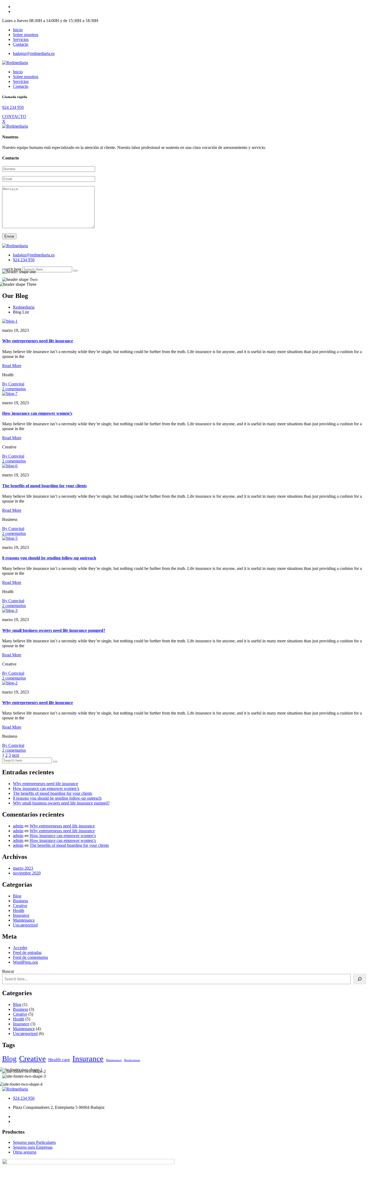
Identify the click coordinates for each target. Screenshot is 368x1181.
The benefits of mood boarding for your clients (44, 485)
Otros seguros (24, 1152)
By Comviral (13, 384)
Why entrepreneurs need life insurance (37, 341)
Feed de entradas (27, 952)
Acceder (20, 947)
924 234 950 (13, 107)
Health (18, 910)
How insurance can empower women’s (37, 413)
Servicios (21, 39)
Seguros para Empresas (33, 1147)
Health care (59, 1059)
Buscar (8, 971)
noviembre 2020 (27, 873)
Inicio (18, 29)
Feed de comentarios (30, 957)
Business (20, 900)
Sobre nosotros (25, 34)
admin (18, 826)
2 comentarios (14, 388)
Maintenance (24, 920)
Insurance (21, 915)
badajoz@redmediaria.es (34, 53)
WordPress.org (25, 962)
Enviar (9, 236)
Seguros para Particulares (34, 1142)
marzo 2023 (23, 868)
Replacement (132, 1060)
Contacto (20, 44)
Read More (11, 365)
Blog (17, 896)
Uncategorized (25, 925)
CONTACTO (14, 116)
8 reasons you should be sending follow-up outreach (49, 558)
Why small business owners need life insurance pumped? (53, 630)
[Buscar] (359, 979)
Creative (20, 905)
